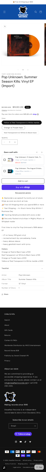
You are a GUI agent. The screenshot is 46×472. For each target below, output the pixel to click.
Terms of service (10, 464)
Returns (7, 335)
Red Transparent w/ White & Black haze (21, 133)
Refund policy (27, 460)
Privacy (7, 361)
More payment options (23, 193)
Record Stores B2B (11, 351)
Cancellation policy (29, 467)
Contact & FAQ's (10, 340)
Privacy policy (38, 460)
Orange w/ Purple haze (13, 128)
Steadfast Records (15, 460)
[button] (4, 11)
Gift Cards (8, 330)
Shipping (4, 110)
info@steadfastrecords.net (16, 383)
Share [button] (6, 294)
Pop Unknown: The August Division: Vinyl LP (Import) (28, 168)
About (6, 325)
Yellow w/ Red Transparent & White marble (21, 123)
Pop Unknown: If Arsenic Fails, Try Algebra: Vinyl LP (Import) (28, 157)
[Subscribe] (34, 426)
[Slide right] (27, 69)
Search (7, 320)
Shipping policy (23, 464)
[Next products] (41, 152)
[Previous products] (36, 152)
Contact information (36, 464)
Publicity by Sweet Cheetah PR (16, 356)
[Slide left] (18, 69)
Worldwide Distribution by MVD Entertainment (22, 345)
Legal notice (17, 467)
